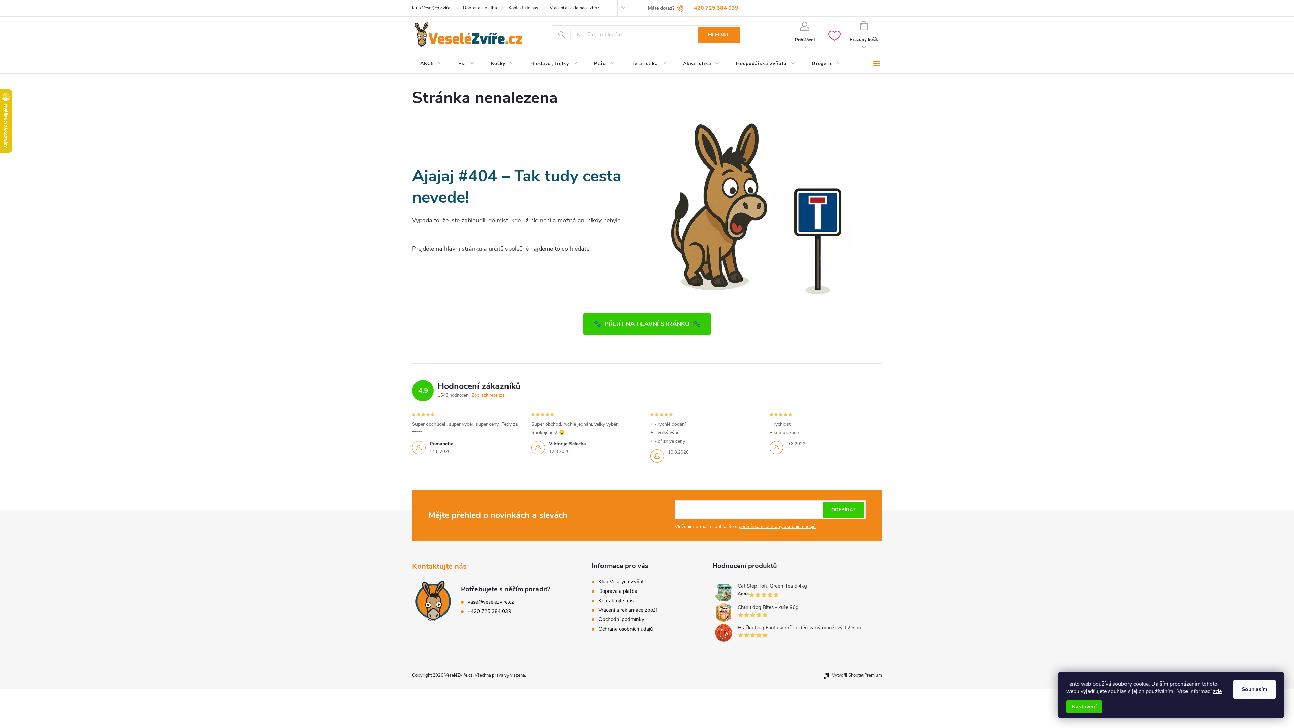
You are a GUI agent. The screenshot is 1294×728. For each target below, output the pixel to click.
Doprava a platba (480, 8)
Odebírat (843, 510)
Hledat (718, 34)
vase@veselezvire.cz (491, 602)
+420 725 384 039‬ (489, 611)
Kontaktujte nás (523, 8)
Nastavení (1084, 706)
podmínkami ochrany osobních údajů (777, 526)
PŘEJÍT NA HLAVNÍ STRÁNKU (647, 324)
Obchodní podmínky (621, 619)
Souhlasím (1254, 689)
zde (1217, 691)
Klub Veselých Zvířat (432, 8)
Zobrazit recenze (488, 395)
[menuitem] (431, 63)
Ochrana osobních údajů (625, 629)
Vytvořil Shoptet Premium (857, 675)
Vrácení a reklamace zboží (575, 8)
